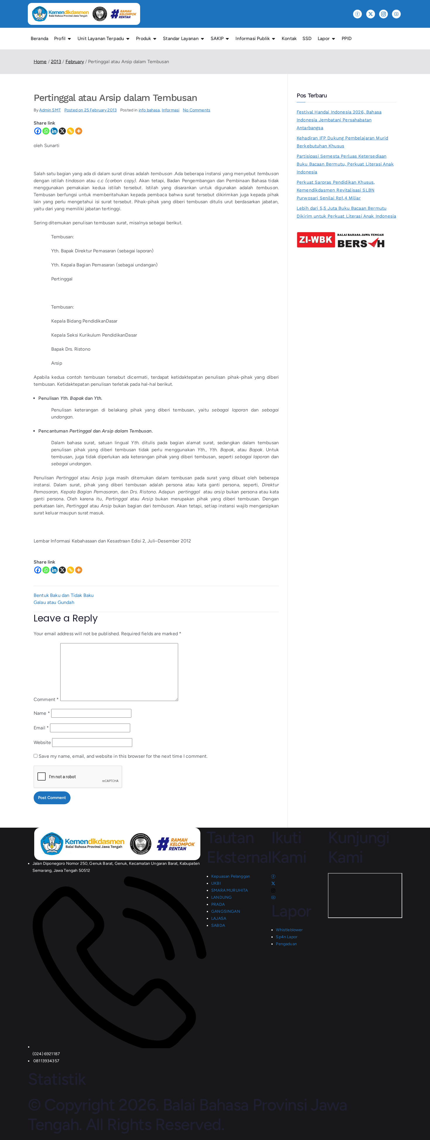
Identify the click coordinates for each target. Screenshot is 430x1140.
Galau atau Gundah (54, 602)
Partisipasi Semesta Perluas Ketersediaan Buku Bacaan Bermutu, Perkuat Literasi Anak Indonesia (345, 164)
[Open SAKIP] (227, 38)
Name (42, 713)
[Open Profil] (69, 38)
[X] (62, 131)
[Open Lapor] (333, 38)
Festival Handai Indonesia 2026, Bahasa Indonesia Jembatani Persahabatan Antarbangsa (339, 119)
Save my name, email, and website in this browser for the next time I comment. (123, 756)
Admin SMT (50, 110)
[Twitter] (370, 14)
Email (41, 728)
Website (42, 742)
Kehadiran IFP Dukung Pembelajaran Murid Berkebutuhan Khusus (342, 142)
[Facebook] (357, 14)
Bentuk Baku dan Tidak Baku (64, 595)
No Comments (196, 110)
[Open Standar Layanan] (202, 38)
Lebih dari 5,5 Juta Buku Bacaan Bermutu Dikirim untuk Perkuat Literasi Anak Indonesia (346, 212)
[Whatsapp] (45, 131)
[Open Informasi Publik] (273, 38)
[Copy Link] (70, 131)
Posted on (90, 110)
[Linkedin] (54, 131)
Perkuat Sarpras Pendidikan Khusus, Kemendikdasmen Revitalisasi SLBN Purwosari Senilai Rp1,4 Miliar (336, 190)
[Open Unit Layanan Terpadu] (127, 38)
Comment (46, 699)
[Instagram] (383, 14)
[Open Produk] (154, 38)
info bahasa (149, 110)
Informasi (170, 110)
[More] (78, 131)
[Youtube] (396, 14)
